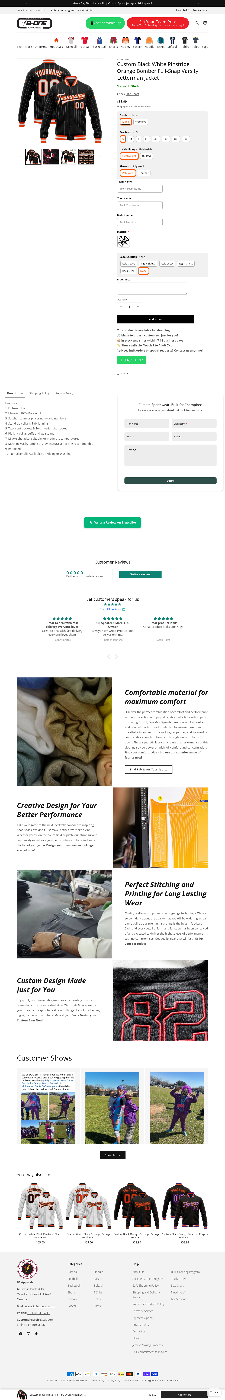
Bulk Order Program (63, 10)
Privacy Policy (141, 1324)
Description (15, 393)
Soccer (72, 1306)
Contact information (168, 1380)
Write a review (140, 574)
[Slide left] (21, 157)
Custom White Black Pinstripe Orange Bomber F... (88, 1235)
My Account (200, 10)
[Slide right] (99, 157)
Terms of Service (143, 1311)
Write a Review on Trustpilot (115, 522)
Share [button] (124, 373)
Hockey (72, 1299)
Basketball (74, 1285)
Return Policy (64, 393)
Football (73, 1278)
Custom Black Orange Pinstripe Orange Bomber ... (137, 1235)
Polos (97, 1299)
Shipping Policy (39, 393)
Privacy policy (113, 1380)
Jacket (97, 1278)
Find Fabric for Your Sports (148, 769)
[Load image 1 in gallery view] (33, 157)
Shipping (121, 106)
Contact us (139, 1331)
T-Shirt (98, 1292)
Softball (98, 1285)
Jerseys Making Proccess (148, 1345)
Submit (170, 480)
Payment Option (143, 1318)
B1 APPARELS (61, 1380)
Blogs (136, 1338)
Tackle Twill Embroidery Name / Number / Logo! (158, 24)
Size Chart (41, 10)
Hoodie (98, 1272)
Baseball (73, 1272)
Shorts (72, 1292)
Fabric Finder (86, 10)
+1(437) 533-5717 (132, 360)
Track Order (25, 10)
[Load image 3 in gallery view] (68, 157)
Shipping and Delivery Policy (146, 1294)
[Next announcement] (198, 3)
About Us (138, 1272)
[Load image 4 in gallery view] (86, 157)
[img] (112, 604)
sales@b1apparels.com (40, 1306)
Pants (97, 1306)
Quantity (122, 299)
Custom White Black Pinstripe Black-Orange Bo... (40, 1235)
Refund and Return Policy (148, 1304)
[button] (24, 42)
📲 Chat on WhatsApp (105, 23)
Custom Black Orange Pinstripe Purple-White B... (185, 1235)
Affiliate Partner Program (148, 1278)
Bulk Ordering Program (185, 1272)
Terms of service (130, 1380)
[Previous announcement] (27, 3)
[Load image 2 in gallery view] (51, 157)
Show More (112, 1155)
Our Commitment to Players (150, 1352)
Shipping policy (149, 1380)
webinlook (83, 1380)
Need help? (182, 10)
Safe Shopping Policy (146, 1285)
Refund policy (97, 1380)
